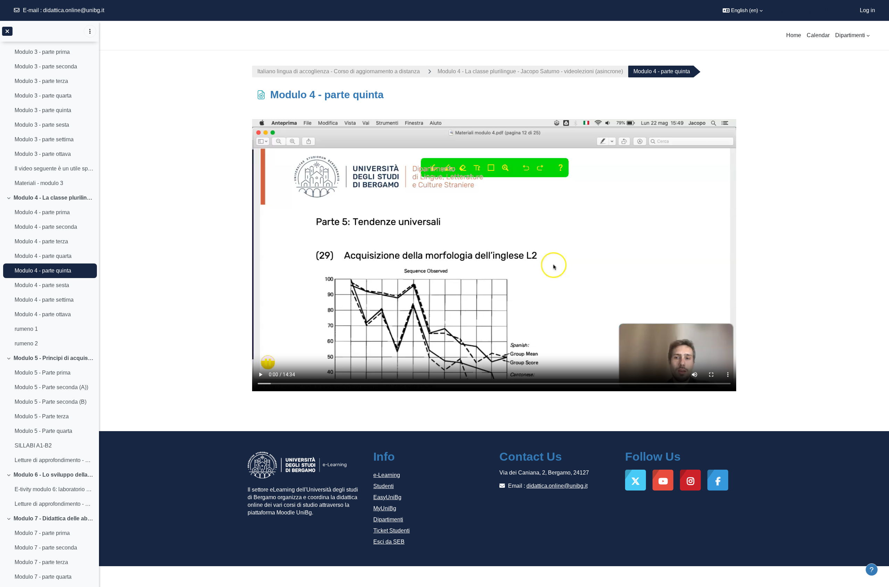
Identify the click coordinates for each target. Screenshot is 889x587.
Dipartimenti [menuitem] (850, 35)
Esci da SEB (389, 542)
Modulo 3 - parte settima (44, 139)
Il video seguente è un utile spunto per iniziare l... (54, 168)
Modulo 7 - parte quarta (43, 577)
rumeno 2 (26, 343)
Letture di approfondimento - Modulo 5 (54, 460)
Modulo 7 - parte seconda (46, 548)
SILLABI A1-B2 (33, 445)
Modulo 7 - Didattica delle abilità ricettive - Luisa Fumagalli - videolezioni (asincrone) (54, 518)
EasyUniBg (387, 497)
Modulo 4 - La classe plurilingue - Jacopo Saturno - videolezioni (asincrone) (54, 198)
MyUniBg (384, 508)
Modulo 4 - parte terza (41, 241)
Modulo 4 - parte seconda (46, 227)
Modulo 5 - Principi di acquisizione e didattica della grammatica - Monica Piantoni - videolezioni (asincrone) (54, 358)
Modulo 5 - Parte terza (42, 416)
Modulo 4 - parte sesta (42, 285)
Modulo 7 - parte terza (41, 562)
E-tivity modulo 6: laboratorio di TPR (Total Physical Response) (54, 489)
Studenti (383, 486)
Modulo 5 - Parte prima (42, 373)
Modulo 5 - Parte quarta (43, 431)
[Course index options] (90, 31)
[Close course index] (7, 31)
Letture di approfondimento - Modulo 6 (54, 504)
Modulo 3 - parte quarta (43, 96)
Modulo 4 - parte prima (42, 212)
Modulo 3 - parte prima (42, 52)
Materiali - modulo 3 (39, 183)
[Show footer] (871, 569)
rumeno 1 (26, 329)
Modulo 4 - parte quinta (43, 271)
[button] (742, 10)
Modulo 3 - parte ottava (43, 154)
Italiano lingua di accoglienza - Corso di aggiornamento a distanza (338, 71)
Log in (867, 10)
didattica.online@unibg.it (73, 10)
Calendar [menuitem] (818, 35)
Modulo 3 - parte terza (41, 81)
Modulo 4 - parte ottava (43, 314)
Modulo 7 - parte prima (42, 533)
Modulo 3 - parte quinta (43, 110)
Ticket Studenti (391, 531)
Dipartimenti (388, 519)
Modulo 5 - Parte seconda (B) (50, 402)
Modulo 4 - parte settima (44, 300)
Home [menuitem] (793, 35)
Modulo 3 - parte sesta (42, 125)
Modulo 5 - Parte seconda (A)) (51, 387)
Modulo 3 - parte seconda (46, 66)
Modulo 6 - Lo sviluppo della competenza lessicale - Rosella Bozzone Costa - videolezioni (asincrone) (54, 475)
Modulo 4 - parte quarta (43, 256)
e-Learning (386, 475)
